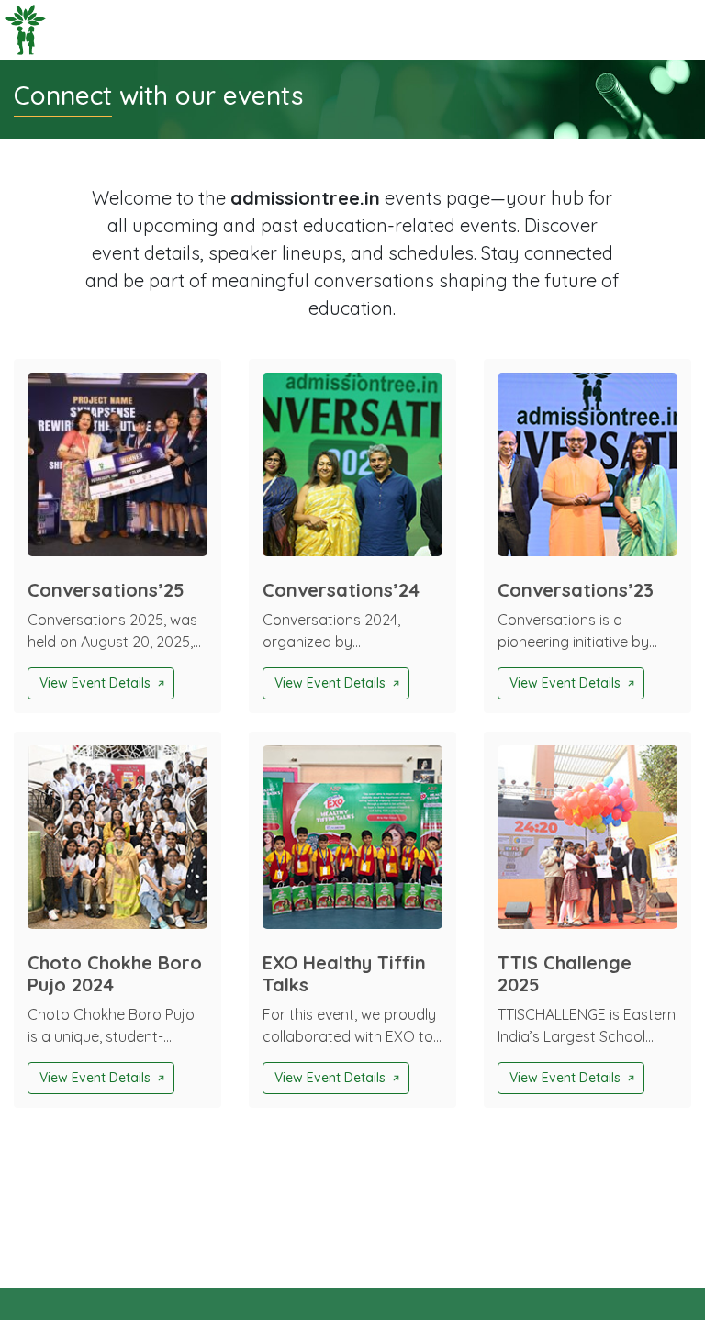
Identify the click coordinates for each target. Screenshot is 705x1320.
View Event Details (95, 683)
